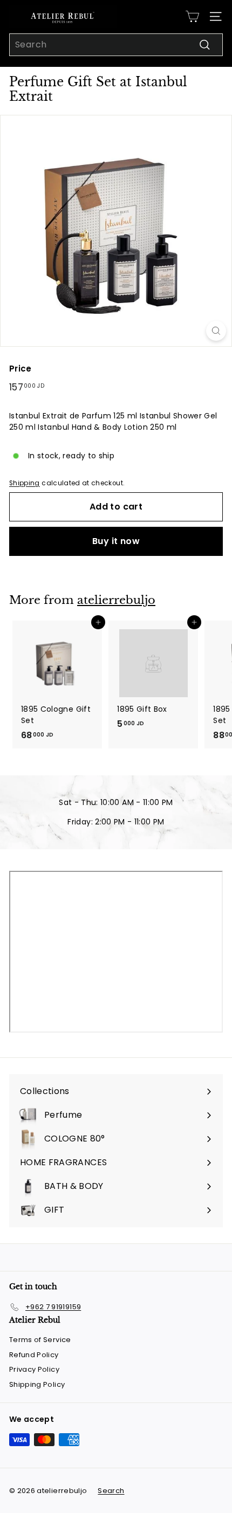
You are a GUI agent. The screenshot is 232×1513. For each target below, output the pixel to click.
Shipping (24, 483)
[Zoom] (216, 331)
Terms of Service (40, 1340)
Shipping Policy (37, 1384)
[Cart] (192, 16)
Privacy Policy (34, 1369)
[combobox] (116, 44)
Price (20, 368)
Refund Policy (34, 1355)
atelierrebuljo (116, 600)
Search (111, 1491)
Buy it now (116, 541)
